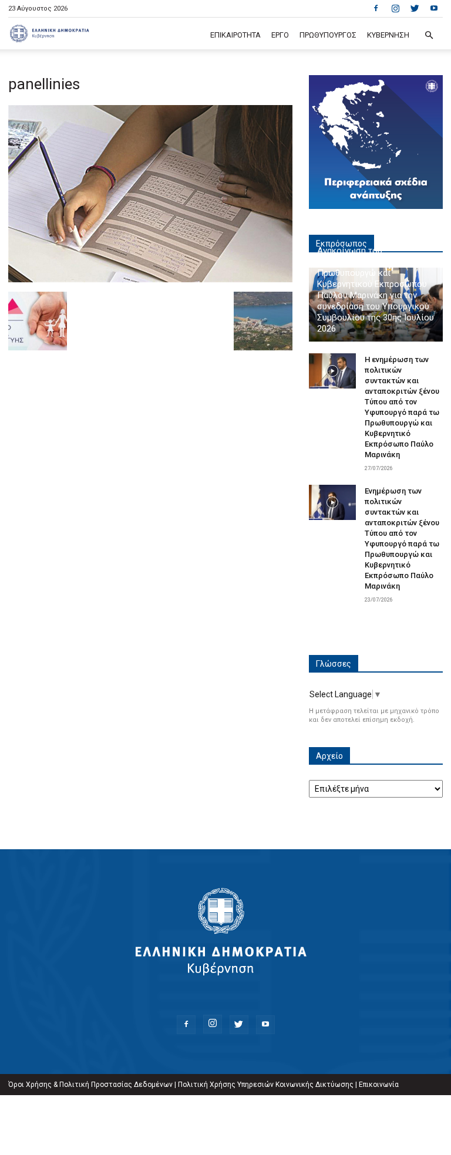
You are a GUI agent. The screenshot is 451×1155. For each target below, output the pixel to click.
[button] (429, 35)
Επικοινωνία (379, 1084)
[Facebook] (376, 8)
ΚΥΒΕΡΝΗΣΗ (388, 35)
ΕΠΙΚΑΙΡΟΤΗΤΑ (235, 35)
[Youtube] (434, 8)
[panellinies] (150, 279)
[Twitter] (414, 8)
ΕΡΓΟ (280, 35)
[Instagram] (395, 8)
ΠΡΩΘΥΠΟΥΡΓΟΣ (327, 35)
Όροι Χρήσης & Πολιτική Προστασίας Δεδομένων (90, 1084)
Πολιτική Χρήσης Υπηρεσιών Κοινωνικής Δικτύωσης (266, 1084)
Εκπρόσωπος (341, 243)
